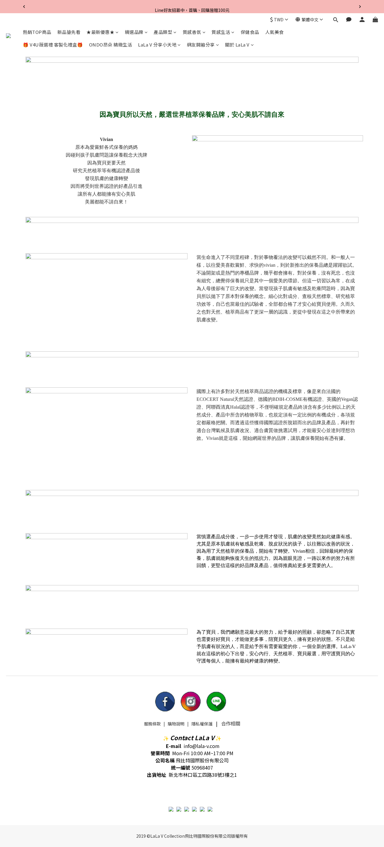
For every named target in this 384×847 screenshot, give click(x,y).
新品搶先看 (69, 32)
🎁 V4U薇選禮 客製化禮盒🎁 (53, 44)
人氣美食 (274, 32)
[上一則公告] (24, 6)
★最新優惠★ (100, 32)
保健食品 (250, 32)
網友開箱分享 (201, 44)
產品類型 (163, 32)
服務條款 (152, 724)
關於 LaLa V (237, 44)
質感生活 (221, 32)
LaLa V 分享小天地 (157, 44)
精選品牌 (134, 32)
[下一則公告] (360, 6)
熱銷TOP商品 (37, 32)
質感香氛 (192, 32)
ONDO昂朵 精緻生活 (110, 44)
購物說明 (176, 724)
